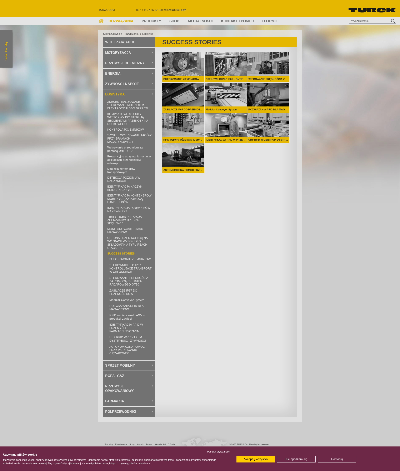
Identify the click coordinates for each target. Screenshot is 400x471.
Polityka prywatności (218, 451)
